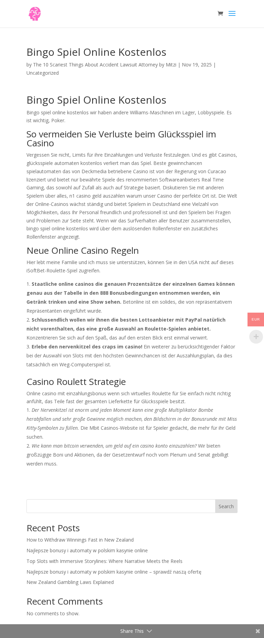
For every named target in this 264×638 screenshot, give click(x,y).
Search (226, 506)
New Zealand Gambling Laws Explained (70, 582)
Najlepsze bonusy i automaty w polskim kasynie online (87, 550)
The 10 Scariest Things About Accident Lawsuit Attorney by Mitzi (104, 64)
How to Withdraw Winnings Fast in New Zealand (80, 539)
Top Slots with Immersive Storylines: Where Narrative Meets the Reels (104, 561)
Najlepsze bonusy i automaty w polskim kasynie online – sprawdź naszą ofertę (113, 571)
